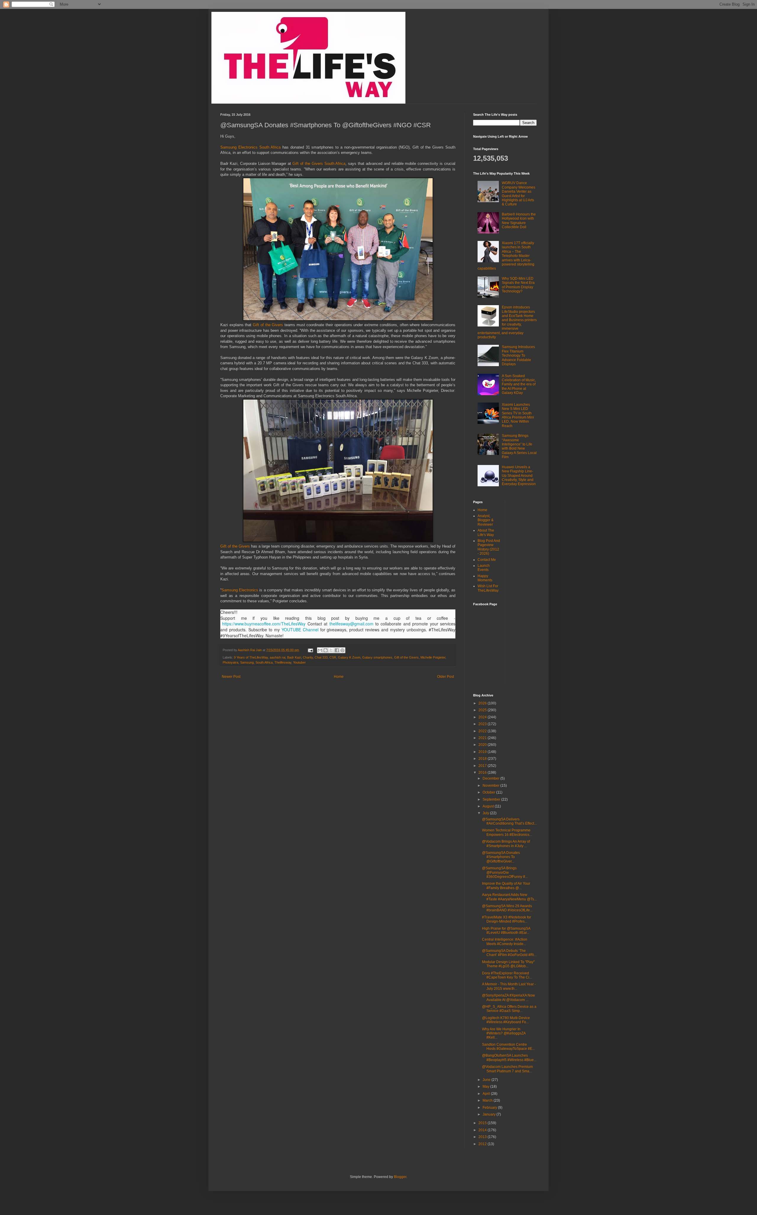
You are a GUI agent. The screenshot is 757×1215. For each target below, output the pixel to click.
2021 (483, 738)
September (492, 799)
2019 (483, 752)
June (487, 1080)
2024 (483, 717)
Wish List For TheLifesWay (488, 588)
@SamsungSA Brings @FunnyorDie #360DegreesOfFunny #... (505, 872)
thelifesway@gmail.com (351, 624)
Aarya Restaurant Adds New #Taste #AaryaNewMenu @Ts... (509, 897)
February (490, 1107)
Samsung (247, 662)
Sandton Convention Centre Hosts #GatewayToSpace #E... (508, 1046)
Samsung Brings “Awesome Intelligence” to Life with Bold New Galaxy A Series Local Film (519, 446)
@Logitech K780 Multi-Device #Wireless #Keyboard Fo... (506, 1020)
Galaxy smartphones (377, 657)
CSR (332, 657)
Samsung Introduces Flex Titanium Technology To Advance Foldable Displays (518, 355)
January (489, 1114)
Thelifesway (282, 662)
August (489, 806)
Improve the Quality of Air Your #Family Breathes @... (506, 885)
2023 (483, 724)
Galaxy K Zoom (349, 657)
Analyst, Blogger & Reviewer (486, 520)
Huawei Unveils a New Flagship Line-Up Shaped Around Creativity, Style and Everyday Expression (519, 475)
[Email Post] (310, 650)
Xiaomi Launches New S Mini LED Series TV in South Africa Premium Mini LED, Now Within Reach (518, 415)
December (491, 778)
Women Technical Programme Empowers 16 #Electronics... (507, 832)
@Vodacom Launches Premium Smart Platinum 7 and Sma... (507, 1069)
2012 (483, 1144)
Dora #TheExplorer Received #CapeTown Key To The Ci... (507, 975)
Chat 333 (321, 657)
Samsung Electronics (239, 590)
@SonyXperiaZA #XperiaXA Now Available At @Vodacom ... (508, 997)
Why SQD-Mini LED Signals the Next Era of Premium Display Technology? (518, 284)
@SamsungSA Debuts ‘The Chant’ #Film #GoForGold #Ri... (509, 953)
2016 (483, 772)
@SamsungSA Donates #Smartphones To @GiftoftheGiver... (501, 857)
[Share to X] (331, 650)
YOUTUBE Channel (300, 630)
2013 (483, 1137)
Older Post (445, 677)
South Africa (264, 662)
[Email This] (320, 650)
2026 (483, 703)
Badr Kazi (294, 657)
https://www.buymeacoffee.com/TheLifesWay (263, 624)
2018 (483, 759)
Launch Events (484, 568)
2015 (483, 1123)
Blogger (400, 1177)
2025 (483, 710)
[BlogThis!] (326, 650)
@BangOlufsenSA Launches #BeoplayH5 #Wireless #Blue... (509, 1057)
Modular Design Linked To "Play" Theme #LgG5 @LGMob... (508, 964)
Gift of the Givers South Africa (318, 163)
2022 (483, 731)
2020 (483, 745)
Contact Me (487, 560)
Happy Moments (485, 578)
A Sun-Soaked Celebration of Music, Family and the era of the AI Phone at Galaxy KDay (519, 384)
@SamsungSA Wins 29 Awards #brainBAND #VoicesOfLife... (507, 908)
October (489, 792)
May (486, 1086)
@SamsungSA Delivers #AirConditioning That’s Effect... (509, 821)
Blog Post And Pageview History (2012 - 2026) (489, 547)
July (486, 813)
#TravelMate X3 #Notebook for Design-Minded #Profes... (506, 919)
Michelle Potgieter (432, 657)
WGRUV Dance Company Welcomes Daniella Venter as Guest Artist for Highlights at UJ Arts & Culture (518, 193)
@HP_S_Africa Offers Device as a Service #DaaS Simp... (509, 1009)
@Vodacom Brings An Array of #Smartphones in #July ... (506, 843)
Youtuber (299, 662)
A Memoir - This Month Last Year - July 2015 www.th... (509, 986)
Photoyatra (230, 662)
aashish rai (277, 657)
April (487, 1094)
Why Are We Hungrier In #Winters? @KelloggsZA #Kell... (503, 1033)
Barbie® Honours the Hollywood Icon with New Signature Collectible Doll (519, 220)
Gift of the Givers (268, 325)
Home (339, 677)
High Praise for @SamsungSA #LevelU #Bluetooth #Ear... (506, 930)
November (491, 785)
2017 (483, 766)
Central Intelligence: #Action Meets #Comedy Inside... (504, 941)
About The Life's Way (486, 532)
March (488, 1100)
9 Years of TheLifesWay (251, 657)
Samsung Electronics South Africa (250, 147)
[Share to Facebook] (337, 650)
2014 (483, 1130)
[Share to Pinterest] (342, 650)
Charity (308, 657)
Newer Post (231, 677)
